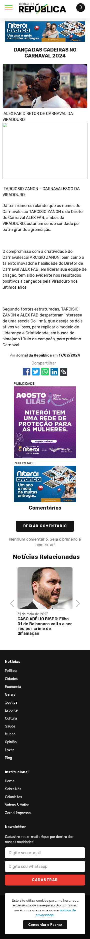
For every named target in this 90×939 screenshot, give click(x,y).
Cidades (11, 679)
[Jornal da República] (42, 9)
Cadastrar (45, 880)
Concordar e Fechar (45, 925)
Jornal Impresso (18, 813)
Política (11, 671)
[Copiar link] (63, 372)
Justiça (11, 702)
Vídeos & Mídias (17, 805)
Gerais (10, 694)
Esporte (11, 710)
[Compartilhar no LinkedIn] (54, 371)
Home (9, 781)
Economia (13, 687)
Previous (14, 603)
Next (76, 603)
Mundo (10, 734)
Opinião (11, 742)
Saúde (10, 726)
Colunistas (13, 797)
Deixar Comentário (45, 526)
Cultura (11, 718)
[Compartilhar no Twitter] (36, 371)
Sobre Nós (13, 789)
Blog (8, 758)
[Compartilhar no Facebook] (26, 371)
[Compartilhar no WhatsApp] (45, 371)
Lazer (9, 750)
